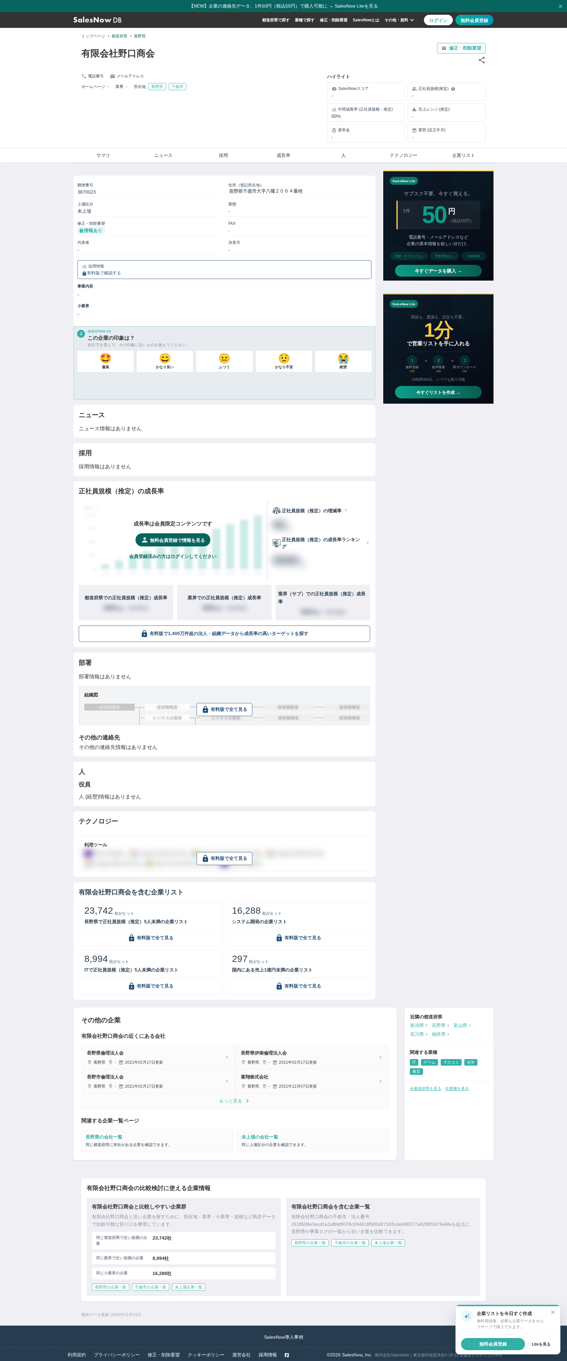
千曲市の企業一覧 (150, 1287)
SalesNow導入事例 (283, 1337)
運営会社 (241, 1354)
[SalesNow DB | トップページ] (97, 20)
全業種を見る (457, 1088)
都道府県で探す (276, 20)
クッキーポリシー (206, 1354)
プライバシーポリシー (117, 1354)
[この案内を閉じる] (552, 1312)
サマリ (103, 155)
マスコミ (451, 1062)
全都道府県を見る (425, 1088)
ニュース (163, 155)
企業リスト (463, 155)
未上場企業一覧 (188, 1287)
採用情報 (268, 1354)
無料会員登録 (474, 20)
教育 (416, 1071)
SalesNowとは (366, 20)
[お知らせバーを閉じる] (560, 6)
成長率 (283, 155)
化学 (471, 1062)
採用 (223, 155)
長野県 (140, 36)
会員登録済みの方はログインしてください (173, 556)
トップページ (93, 36)
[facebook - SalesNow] (287, 1355)
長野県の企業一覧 (110, 1287)
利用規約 (77, 1354)
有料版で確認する (104, 273)
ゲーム (429, 1062)
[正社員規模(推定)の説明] (453, 89)
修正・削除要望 (333, 20)
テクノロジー (403, 155)
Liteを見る (541, 1344)
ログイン (438, 20)
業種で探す (305, 20)
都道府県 (119, 36)
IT (414, 1062)
